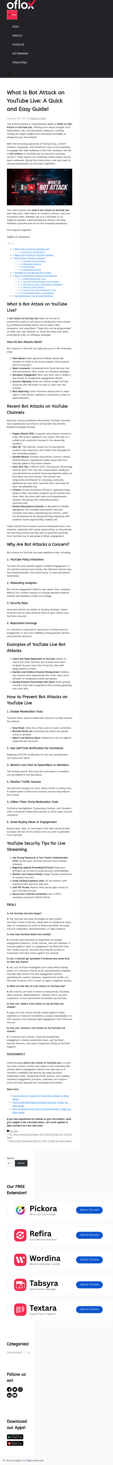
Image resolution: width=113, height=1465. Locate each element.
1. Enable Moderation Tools (33, 279)
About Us (17, 35)
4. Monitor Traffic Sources (32, 287)
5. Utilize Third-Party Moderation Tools (38, 290)
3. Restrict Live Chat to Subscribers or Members (42, 284)
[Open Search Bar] (9, 73)
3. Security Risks (28, 267)
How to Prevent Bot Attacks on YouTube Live (35, 276)
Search (10, 1158)
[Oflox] (21, 8)
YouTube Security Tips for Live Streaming (33, 296)
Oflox (18, 1460)
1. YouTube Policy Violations (33, 261)
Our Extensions (20, 53)
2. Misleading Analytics (31, 264)
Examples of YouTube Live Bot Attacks (32, 273)
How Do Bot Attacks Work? (33, 252)
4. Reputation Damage (31, 270)
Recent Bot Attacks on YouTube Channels (33, 255)
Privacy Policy (19, 62)
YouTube (13, 1131)
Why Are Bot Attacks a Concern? (29, 258)
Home (15, 26)
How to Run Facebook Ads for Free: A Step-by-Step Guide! (40, 1141)
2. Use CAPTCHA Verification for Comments (40, 281)
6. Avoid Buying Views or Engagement (37, 293)
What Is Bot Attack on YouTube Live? (31, 249)
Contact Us (18, 44)
